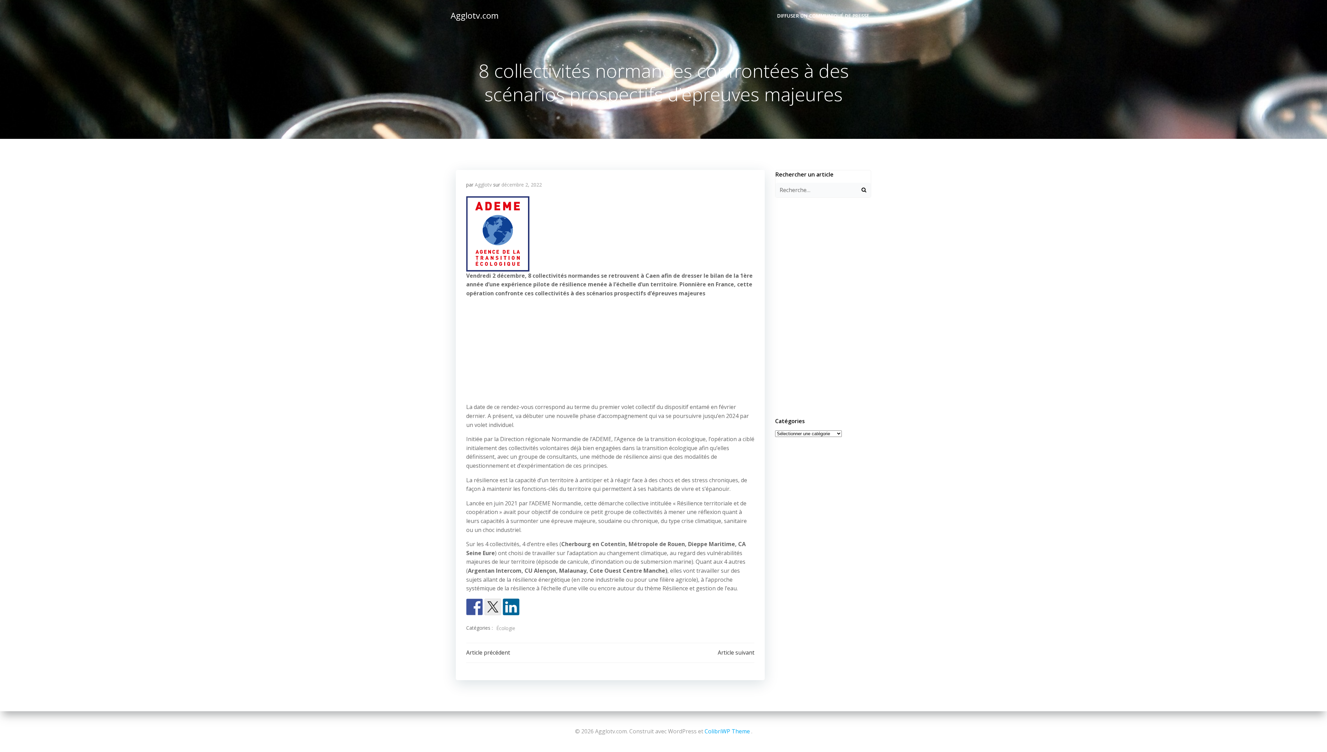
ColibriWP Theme (727, 731)
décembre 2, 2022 (521, 184)
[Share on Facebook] (474, 607)
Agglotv (483, 184)
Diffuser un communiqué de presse (823, 15)
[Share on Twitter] (492, 607)
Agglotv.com (475, 15)
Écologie (505, 628)
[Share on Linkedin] (511, 607)
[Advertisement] (610, 351)
